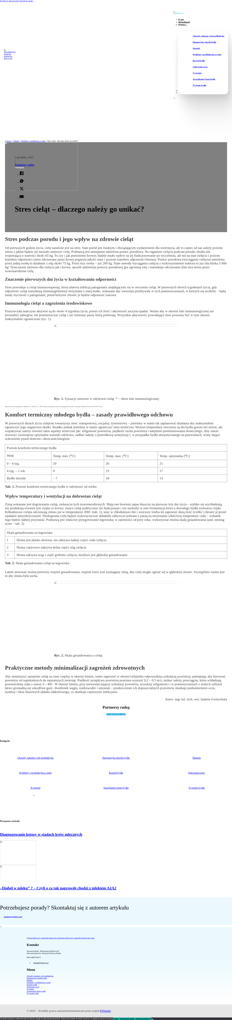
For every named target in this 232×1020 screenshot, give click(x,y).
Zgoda (116, 1019)
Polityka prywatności (143, 1019)
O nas (181, 19)
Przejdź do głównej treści (9, 1)
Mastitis (196, 48)
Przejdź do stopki (26, 1)
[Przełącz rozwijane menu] (186, 25)
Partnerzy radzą (24, 164)
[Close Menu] (174, 11)
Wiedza (16, 141)
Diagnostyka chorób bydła (204, 42)
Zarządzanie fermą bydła (204, 79)
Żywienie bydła (199, 85)
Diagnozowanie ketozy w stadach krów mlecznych (41, 834)
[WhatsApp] (22, 181)
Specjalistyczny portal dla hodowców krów (78, 938)
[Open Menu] (174, 98)
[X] (22, 189)
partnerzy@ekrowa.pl (13, 917)
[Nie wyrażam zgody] (152, 1019)
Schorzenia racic (200, 67)
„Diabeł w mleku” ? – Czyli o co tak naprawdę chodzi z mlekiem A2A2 (58, 888)
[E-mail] (22, 197)
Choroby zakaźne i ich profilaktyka (208, 36)
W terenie (197, 73)
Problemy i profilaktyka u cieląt (207, 54)
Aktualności (184, 22)
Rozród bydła (199, 61)
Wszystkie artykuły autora (116, 714)
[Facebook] (22, 173)
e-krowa (8, 141)
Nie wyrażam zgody (127, 1019)
